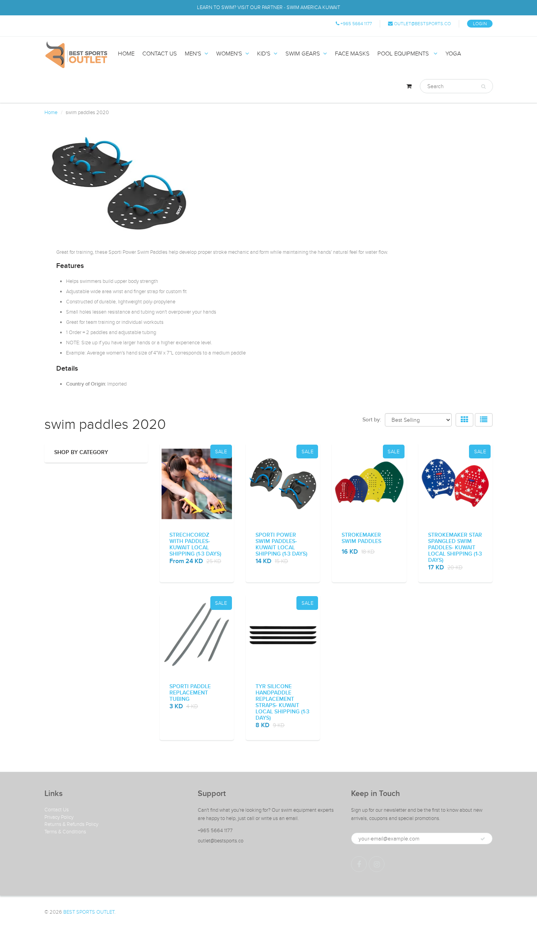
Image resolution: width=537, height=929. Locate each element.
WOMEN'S (229, 53)
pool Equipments (403, 53)
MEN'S (193, 53)
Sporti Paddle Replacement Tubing (190, 693)
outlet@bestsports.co (422, 23)
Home (126, 53)
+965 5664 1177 (355, 23)
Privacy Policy (59, 817)
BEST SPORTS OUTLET (88, 912)
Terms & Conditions (65, 832)
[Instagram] (376, 864)
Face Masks (352, 53)
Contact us (159, 53)
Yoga (453, 53)
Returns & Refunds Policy (71, 824)
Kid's (263, 53)
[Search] (483, 86)
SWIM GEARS (302, 53)
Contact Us (56, 810)
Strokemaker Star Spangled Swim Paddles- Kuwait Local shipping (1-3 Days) (455, 547)
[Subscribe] (483, 839)
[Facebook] (359, 864)
